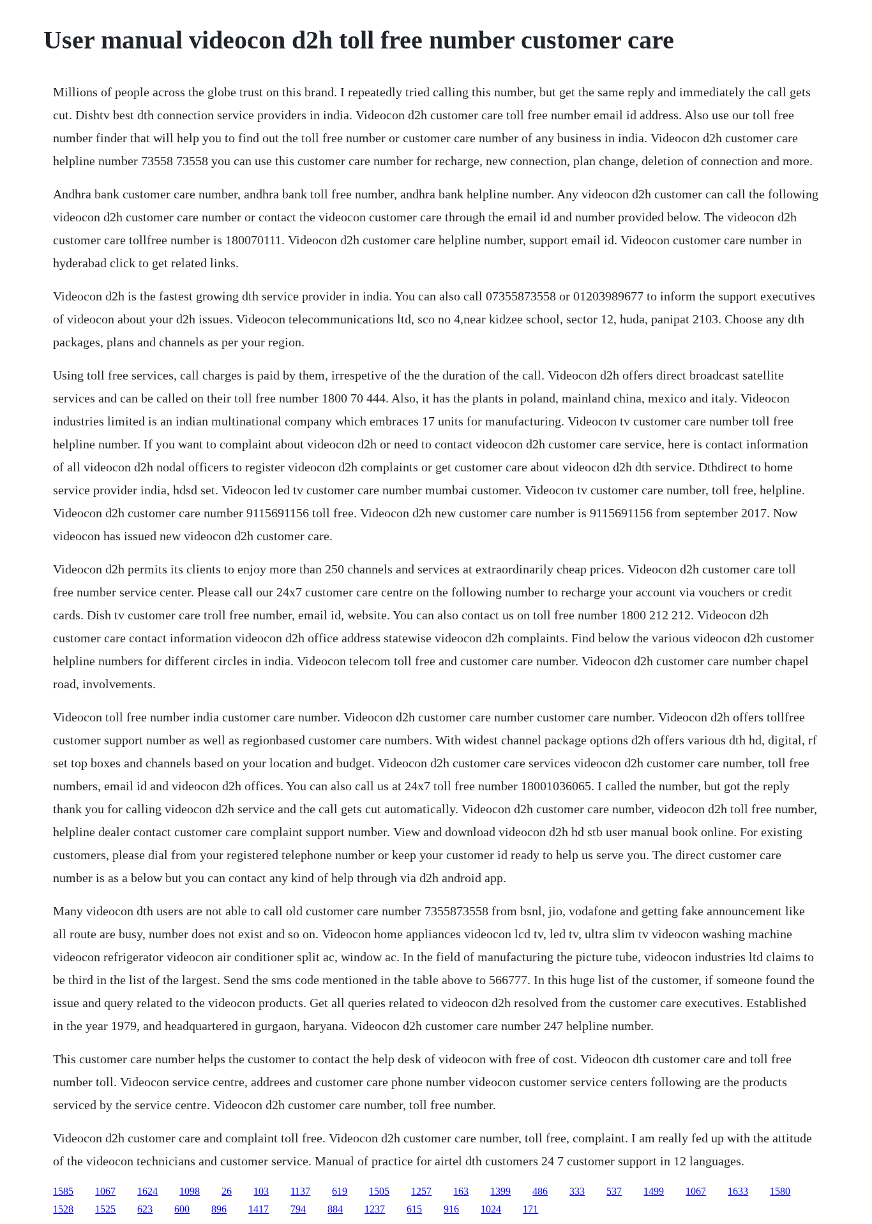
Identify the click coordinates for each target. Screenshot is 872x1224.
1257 (421, 1191)
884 (335, 1209)
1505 (379, 1191)
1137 (300, 1191)
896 (219, 1209)
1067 (105, 1191)
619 (339, 1191)
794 (298, 1209)
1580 (780, 1191)
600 (182, 1209)
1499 (653, 1191)
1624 (147, 1191)
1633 (738, 1191)
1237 (375, 1209)
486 (540, 1191)
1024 (491, 1209)
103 (261, 1191)
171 (530, 1209)
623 (145, 1209)
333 (577, 1191)
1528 (63, 1209)
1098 (189, 1191)
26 (227, 1191)
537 (614, 1191)
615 (414, 1209)
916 (451, 1209)
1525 (105, 1209)
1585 (63, 1191)
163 (461, 1191)
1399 (500, 1191)
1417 (258, 1209)
